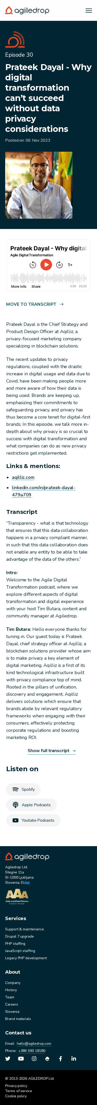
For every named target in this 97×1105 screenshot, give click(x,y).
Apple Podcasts (36, 805)
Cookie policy (16, 1096)
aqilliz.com (23, 477)
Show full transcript (48, 750)
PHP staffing (15, 943)
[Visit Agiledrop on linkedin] (74, 1058)
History (11, 990)
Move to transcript (31, 304)
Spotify (28, 789)
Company (12, 982)
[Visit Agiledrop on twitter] (8, 1058)
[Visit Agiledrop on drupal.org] (47, 1058)
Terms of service (18, 1091)
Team (9, 997)
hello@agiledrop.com (34, 1043)
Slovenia (12, 1011)
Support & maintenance (24, 929)
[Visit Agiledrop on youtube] (21, 1058)
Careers (11, 1004)
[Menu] (89, 10)
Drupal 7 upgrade (19, 936)
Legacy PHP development (26, 958)
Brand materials (18, 1018)
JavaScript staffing (20, 950)
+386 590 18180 (31, 1050)
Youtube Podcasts (38, 820)
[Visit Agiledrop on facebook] (60, 1058)
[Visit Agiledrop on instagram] (34, 1058)
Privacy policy (16, 1085)
